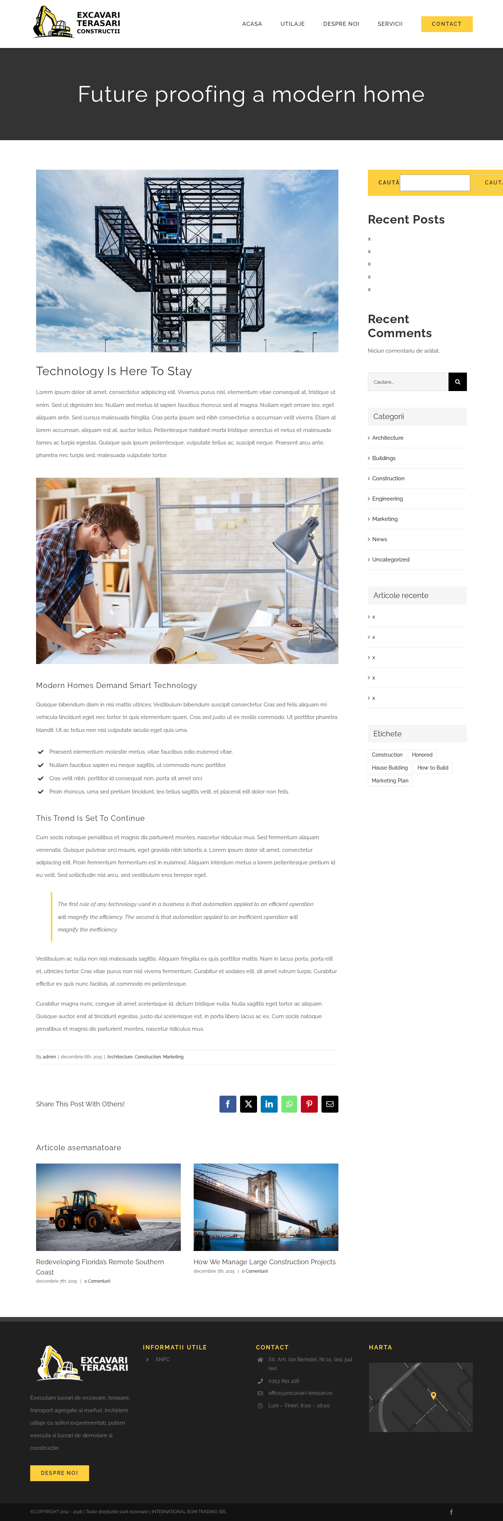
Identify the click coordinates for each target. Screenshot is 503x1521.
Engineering (387, 498)
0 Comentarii (97, 1281)
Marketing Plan (390, 781)
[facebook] (451, 1512)
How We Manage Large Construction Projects (265, 1262)
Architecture (120, 1056)
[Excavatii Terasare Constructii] (78, 6)
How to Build (433, 768)
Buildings (383, 458)
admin (49, 1056)
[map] (421, 1365)
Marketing (173, 1056)
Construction (148, 1056)
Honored (422, 755)
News (379, 539)
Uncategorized (390, 559)
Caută (389, 183)
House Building (390, 768)
